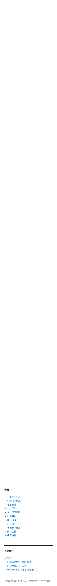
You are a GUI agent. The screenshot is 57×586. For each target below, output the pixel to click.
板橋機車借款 (13, 527)
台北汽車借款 (13, 512)
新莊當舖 (11, 520)
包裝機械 (11, 504)
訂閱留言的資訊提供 (17, 565)
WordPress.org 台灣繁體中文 (22, 569)
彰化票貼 (11, 516)
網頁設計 (11, 535)
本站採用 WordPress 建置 (39, 581)
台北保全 (11, 508)
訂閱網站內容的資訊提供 (19, 562)
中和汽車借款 (13, 500)
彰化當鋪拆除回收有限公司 (15, 581)
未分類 (10, 523)
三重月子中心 (13, 497)
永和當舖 (11, 531)
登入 (9, 558)
